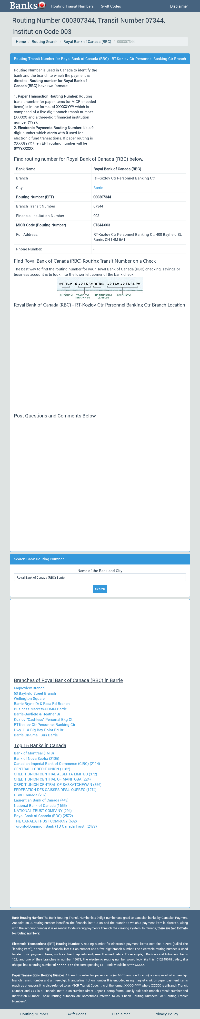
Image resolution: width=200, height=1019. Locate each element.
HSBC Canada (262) (30, 794)
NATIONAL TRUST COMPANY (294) (43, 810)
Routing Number (34, 1013)
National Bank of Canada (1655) (40, 805)
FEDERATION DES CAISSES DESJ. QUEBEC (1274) (55, 789)
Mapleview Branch (29, 687)
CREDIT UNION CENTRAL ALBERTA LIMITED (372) (55, 774)
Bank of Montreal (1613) (34, 753)
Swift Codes (111, 6)
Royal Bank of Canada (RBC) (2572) (43, 815)
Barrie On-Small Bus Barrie (36, 734)
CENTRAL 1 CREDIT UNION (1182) (42, 768)
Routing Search (45, 41)
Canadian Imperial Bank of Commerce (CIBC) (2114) (57, 763)
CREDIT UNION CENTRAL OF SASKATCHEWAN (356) (57, 784)
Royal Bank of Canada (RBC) (87, 41)
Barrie (98, 187)
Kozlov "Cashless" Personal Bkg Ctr (44, 719)
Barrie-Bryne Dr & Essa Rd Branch (42, 703)
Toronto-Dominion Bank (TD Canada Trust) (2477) (55, 826)
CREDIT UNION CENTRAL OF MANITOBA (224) (52, 779)
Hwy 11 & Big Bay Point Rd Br (38, 729)
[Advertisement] (101, 50)
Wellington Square (29, 698)
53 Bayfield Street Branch (35, 693)
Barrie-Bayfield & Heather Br (37, 714)
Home (21, 41)
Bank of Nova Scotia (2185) (36, 758)
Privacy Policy (166, 1013)
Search (100, 589)
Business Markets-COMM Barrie (40, 708)
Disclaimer (121, 1013)
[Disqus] (100, 487)
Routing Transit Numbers (72, 6)
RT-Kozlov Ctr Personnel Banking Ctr (44, 724)
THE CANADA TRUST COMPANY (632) (45, 821)
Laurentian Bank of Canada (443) (41, 800)
